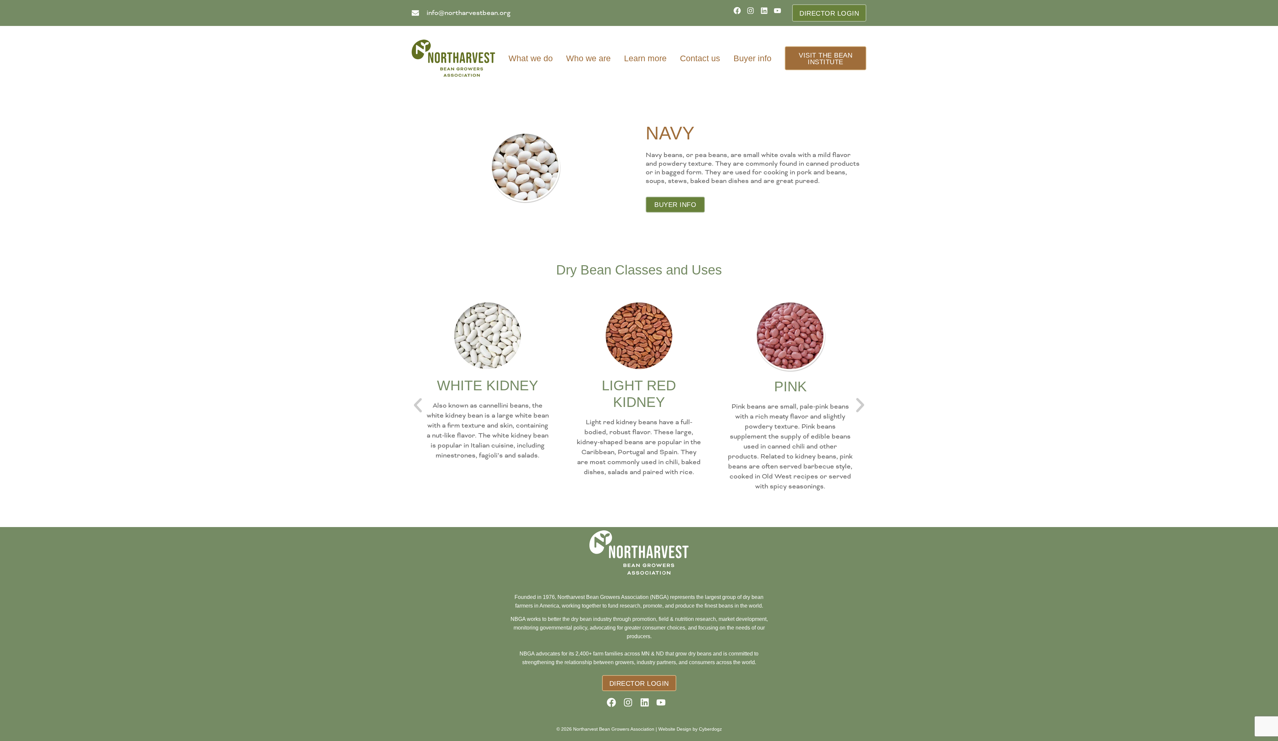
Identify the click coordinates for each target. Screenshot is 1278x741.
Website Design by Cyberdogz (690, 729)
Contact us (700, 58)
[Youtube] (779, 13)
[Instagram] (752, 13)
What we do (531, 58)
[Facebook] (739, 13)
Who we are (588, 58)
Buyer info (752, 58)
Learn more (645, 58)
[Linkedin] (766, 13)
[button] (417, 405)
